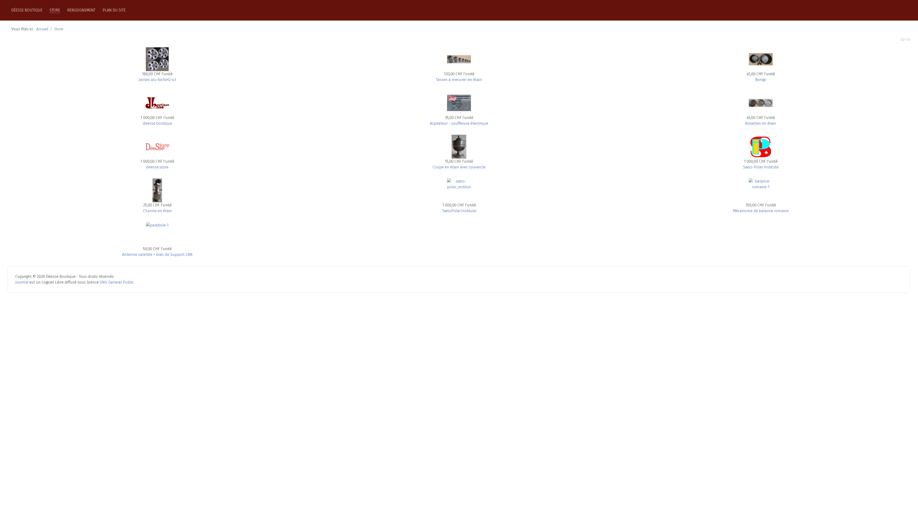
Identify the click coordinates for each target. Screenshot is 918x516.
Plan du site (114, 10)
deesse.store (157, 167)
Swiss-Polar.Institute (761, 167)
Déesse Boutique (26, 10)
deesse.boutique (157, 123)
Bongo (760, 79)
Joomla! (21, 282)
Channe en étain (157, 211)
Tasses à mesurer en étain (459, 79)
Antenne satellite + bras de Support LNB (157, 254)
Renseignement (81, 10)
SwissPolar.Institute (459, 211)
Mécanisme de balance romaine (761, 211)
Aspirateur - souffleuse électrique (459, 123)
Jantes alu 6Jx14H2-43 (157, 79)
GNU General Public (117, 282)
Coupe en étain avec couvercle (459, 167)
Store (54, 10)
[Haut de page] (912, 510)
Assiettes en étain (760, 123)
